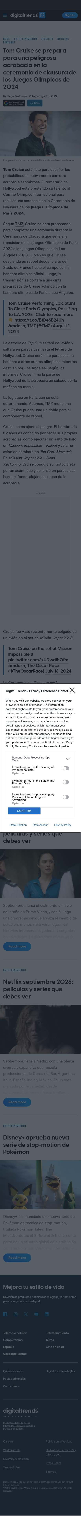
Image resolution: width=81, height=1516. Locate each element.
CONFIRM (24, 810)
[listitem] (40, 759)
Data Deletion (18, 824)
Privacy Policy (62, 824)
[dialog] (40, 758)
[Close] (73, 691)
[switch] (66, 768)
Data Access (40, 824)
